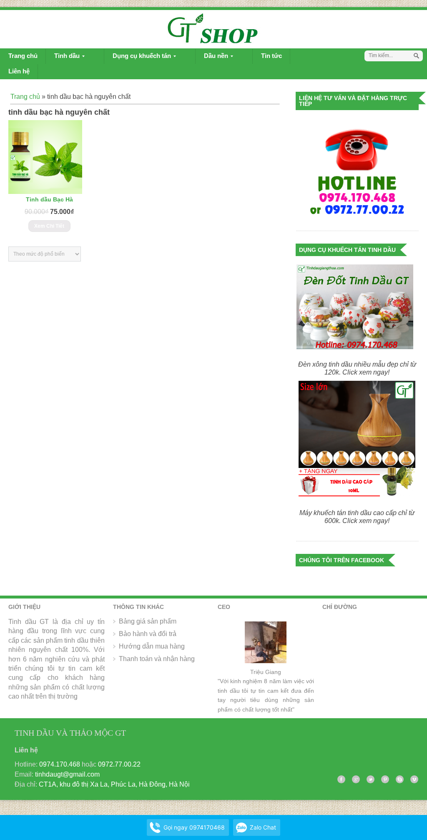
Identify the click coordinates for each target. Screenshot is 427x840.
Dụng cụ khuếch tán (137, 58)
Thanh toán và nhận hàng (157, 658)
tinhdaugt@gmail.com (67, 774)
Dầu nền (212, 58)
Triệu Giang (265, 672)
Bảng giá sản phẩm (147, 621)
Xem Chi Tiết (49, 226)
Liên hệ (19, 71)
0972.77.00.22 (119, 764)
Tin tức (271, 55)
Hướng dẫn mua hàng (152, 646)
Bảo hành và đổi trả (147, 633)
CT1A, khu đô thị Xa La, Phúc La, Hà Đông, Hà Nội (114, 784)
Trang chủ (23, 55)
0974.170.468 (59, 764)
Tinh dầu (63, 58)
